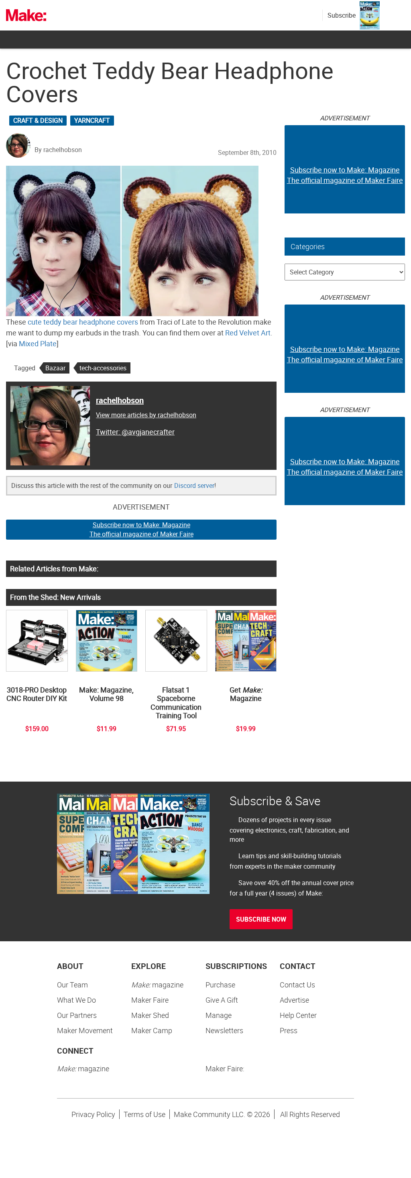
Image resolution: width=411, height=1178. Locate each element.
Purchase (220, 984)
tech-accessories (102, 368)
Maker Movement (85, 1030)
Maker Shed (150, 1015)
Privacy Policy (93, 1114)
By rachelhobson (58, 149)
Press (288, 1030)
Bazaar (55, 368)
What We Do (76, 1000)
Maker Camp (151, 1030)
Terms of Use (144, 1114)
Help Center (298, 1015)
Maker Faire (150, 1000)
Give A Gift (222, 1000)
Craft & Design (38, 120)
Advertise (294, 1000)
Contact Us (297, 984)
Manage (219, 1015)
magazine (157, 984)
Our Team (72, 984)
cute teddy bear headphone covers (83, 322)
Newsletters (224, 1030)
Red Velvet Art (248, 332)
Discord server (194, 485)
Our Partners (77, 1015)
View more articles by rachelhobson (146, 414)
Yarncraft (92, 120)
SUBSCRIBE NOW (261, 919)
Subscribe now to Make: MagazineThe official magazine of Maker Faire (141, 529)
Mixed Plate (38, 343)
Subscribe (342, 15)
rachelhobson (120, 400)
